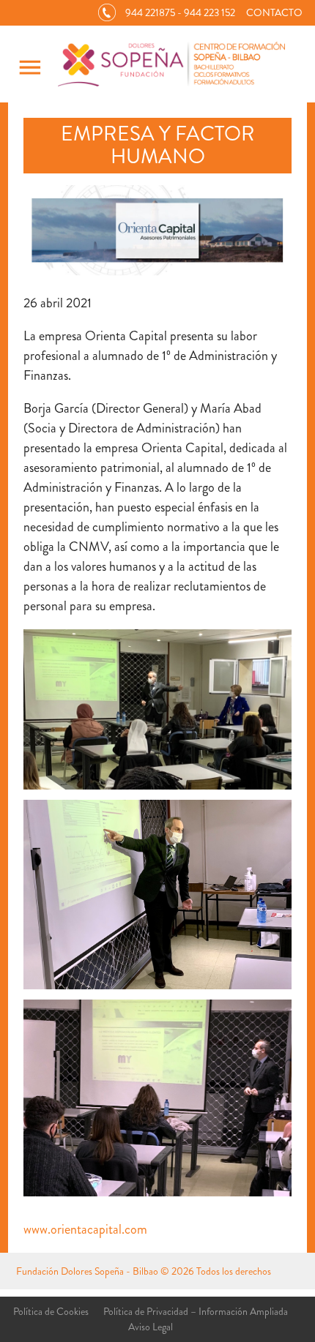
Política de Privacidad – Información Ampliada (195, 1311)
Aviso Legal (150, 1326)
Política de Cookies (51, 1311)
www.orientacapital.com (85, 1229)
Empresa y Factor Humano (158, 145)
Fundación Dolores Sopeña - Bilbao (87, 1271)
